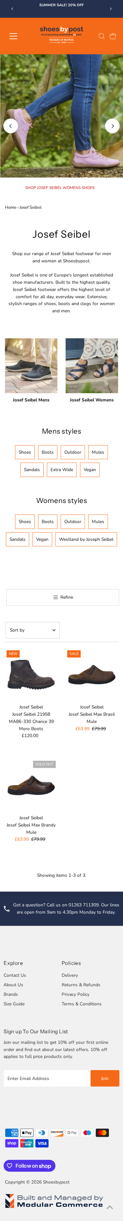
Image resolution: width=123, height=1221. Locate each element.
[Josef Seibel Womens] (92, 364)
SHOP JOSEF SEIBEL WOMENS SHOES (59, 187)
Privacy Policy (76, 994)
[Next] (110, 8)
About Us (13, 985)
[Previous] (12, 8)
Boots (48, 452)
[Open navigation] (19, 36)
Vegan (90, 470)
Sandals (32, 470)
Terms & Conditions (82, 1004)
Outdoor (72, 452)
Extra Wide (62, 470)
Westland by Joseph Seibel (86, 539)
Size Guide (14, 1004)
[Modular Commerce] (54, 1208)
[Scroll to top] (109, 1207)
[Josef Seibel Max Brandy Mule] (31, 785)
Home (10, 207)
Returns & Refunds (81, 985)
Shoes (25, 452)
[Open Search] (102, 36)
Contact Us (15, 975)
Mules (98, 452)
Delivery (70, 975)
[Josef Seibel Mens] (31, 364)
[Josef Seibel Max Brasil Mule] (92, 675)
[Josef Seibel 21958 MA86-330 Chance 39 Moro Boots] (31, 675)
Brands (11, 994)
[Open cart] (113, 36)
